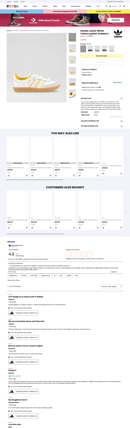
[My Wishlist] (120, 6)
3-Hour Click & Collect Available (108, 11)
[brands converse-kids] (65, 26)
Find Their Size (21, 11)
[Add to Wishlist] (26, 178)
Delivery (16, 1)
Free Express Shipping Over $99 (65, 11)
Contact (9, 1)
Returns (23, 1)
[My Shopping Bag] (124, 6)
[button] (125, 159)
